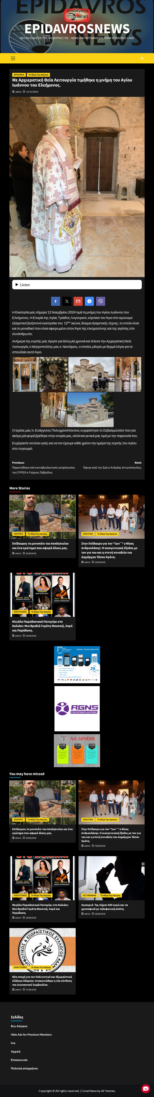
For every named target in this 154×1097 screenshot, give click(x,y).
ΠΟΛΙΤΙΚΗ (88, 534)
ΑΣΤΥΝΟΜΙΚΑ (89, 895)
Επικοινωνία (19, 1060)
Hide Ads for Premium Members (31, 1034)
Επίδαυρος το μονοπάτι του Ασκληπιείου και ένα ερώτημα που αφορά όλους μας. (40, 545)
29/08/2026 (100, 562)
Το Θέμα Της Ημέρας (38, 74)
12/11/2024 (32, 91)
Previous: (43, 467)
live (13, 1043)
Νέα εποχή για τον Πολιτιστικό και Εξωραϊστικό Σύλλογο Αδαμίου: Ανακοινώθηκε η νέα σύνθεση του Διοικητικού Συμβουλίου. (42, 981)
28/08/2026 (31, 635)
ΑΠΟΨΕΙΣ (18, 534)
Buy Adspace (19, 1026)
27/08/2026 (31, 989)
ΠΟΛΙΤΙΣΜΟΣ (20, 611)
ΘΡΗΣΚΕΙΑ (19, 74)
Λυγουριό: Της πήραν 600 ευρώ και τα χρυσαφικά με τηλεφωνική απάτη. (104, 907)
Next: (112, 465)
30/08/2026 (31, 553)
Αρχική (15, 1051)
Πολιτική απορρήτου (24, 1068)
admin (18, 91)
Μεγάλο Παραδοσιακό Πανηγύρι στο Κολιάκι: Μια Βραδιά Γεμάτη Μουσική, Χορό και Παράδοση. (42, 626)
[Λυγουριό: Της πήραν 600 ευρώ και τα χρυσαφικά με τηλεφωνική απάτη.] (112, 878)
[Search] (142, 58)
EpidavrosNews (77, 29)
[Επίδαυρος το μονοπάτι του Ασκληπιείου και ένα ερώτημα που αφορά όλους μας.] (42, 517)
